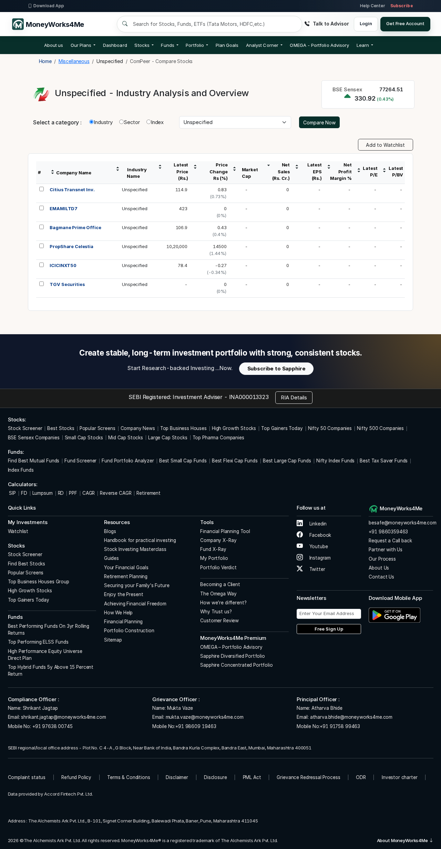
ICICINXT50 (63, 265)
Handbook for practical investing (140, 540)
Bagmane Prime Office (75, 227)
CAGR (88, 493)
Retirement (148, 493)
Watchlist (18, 531)
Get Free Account (405, 23)
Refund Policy (76, 777)
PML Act (252, 777)
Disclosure (215, 777)
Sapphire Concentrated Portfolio (236, 665)
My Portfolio (214, 558)
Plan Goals (227, 45)
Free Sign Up (329, 629)
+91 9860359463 (388, 531)
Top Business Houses (183, 428)
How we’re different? (223, 602)
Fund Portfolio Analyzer (128, 460)
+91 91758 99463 (340, 726)
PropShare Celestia (71, 246)
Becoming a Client (220, 584)
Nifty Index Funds (335, 460)
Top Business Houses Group (38, 581)
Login (366, 23)
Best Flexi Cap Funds (235, 460)
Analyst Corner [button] (262, 45)
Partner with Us (385, 549)
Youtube (318, 546)
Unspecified (134, 189)
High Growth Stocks (234, 428)
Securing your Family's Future (137, 585)
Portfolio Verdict (218, 567)
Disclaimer (177, 777)
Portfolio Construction (129, 630)
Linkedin (317, 523)
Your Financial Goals (126, 567)
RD (61, 493)
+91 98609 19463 (195, 726)
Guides (111, 558)
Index (157, 122)
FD (24, 493)
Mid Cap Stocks (125, 437)
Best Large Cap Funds (287, 460)
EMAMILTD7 (64, 208)
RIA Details (294, 397)
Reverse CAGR (115, 493)
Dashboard (115, 45)
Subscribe (401, 5)
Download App (48, 5)
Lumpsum (42, 493)
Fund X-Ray (213, 549)
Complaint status (27, 777)
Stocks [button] (141, 45)
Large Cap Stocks (167, 437)
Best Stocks (60, 428)
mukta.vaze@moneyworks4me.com (205, 717)
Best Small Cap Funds (183, 460)
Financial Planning (123, 621)
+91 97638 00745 (52, 726)
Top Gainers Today (281, 428)
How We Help (118, 612)
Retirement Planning (125, 576)
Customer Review (219, 620)
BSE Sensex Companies (34, 437)
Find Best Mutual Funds (34, 460)
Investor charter (400, 777)
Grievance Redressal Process (308, 777)
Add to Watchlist (385, 145)
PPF (73, 493)
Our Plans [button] (81, 45)
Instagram (319, 558)
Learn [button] (363, 45)
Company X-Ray (218, 540)
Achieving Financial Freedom (135, 603)
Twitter (316, 569)
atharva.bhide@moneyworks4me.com (351, 717)
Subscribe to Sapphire (276, 368)
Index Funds (21, 470)
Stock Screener (25, 428)
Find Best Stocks (26, 563)
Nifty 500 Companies (380, 428)
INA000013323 (249, 396)
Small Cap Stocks (84, 437)
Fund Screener (80, 460)
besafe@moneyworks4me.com (402, 522)
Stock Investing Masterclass (135, 549)
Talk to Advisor (331, 24)
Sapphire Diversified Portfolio (232, 656)
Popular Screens (97, 428)
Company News (138, 428)
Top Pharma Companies (218, 437)
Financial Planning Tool (225, 531)
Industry (103, 122)
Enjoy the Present (123, 594)
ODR (361, 777)
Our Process (382, 559)
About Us (379, 568)
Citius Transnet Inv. (72, 189)
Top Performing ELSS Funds (38, 642)
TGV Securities (67, 284)
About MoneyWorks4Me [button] (403, 840)
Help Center (372, 5)
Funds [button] (167, 45)
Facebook (319, 535)
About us (53, 45)
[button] (319, 45)
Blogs (110, 531)
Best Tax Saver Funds (384, 460)
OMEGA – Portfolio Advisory (231, 647)
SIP (12, 493)
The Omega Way (218, 593)
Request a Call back (390, 540)
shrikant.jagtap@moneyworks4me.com (63, 717)
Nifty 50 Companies (330, 428)
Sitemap (113, 640)
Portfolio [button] (195, 45)
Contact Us (381, 577)
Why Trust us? (216, 611)
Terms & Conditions (128, 777)
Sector (132, 122)
